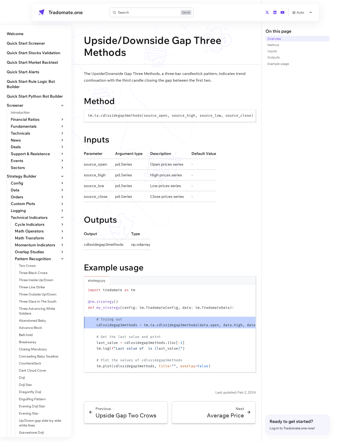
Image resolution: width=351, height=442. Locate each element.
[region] (170, 116)
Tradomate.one (65, 12)
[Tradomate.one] (41, 12)
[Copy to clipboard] (250, 115)
